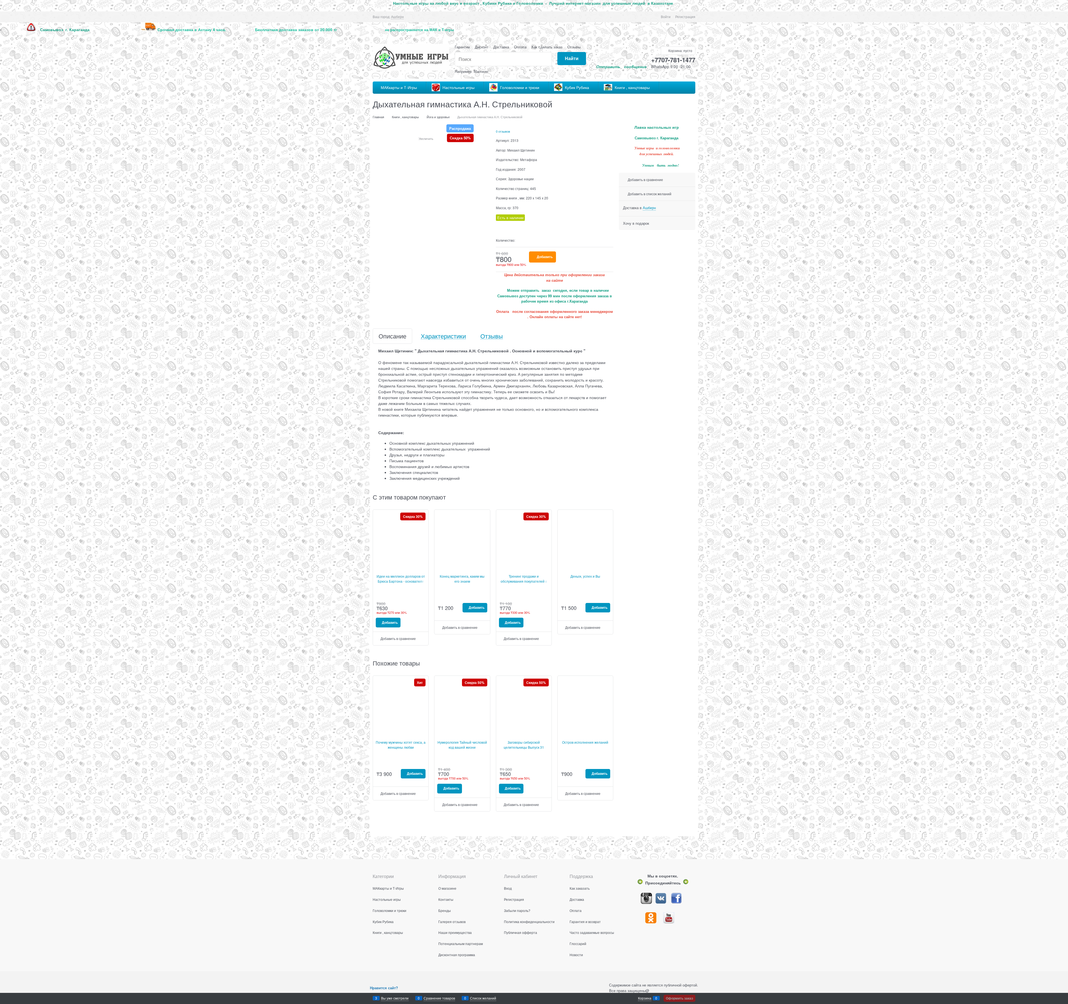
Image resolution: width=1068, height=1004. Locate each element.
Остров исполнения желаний (585, 742)
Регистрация (685, 16)
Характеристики (443, 336)
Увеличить (426, 138)
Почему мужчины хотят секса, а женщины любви (401, 745)
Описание (392, 336)
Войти (666, 16)
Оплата (520, 47)
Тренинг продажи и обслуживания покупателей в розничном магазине (524, 581)
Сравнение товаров (439, 998)
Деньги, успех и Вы (585, 576)
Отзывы (573, 47)
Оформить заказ (679, 998)
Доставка (501, 47)
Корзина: (680, 50)
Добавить (545, 256)
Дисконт (481, 47)
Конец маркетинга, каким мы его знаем (462, 578)
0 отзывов (503, 131)
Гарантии (462, 47)
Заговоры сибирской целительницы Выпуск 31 (524, 745)
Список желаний (483, 998)
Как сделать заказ (546, 47)
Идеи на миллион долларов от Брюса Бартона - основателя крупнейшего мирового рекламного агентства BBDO (401, 584)
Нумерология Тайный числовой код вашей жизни (462, 745)
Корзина (644, 998)
